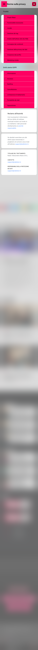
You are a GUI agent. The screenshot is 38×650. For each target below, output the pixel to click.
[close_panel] (34, 4)
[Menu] (4, 4)
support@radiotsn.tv (22, 144)
